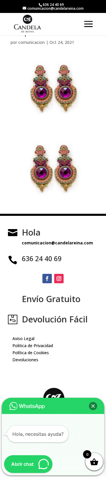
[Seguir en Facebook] (47, 278)
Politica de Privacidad (32, 345)
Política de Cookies (30, 352)
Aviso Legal (23, 338)
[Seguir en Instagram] (59, 278)
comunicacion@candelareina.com (57, 243)
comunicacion (31, 42)
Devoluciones (25, 359)
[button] (93, 406)
